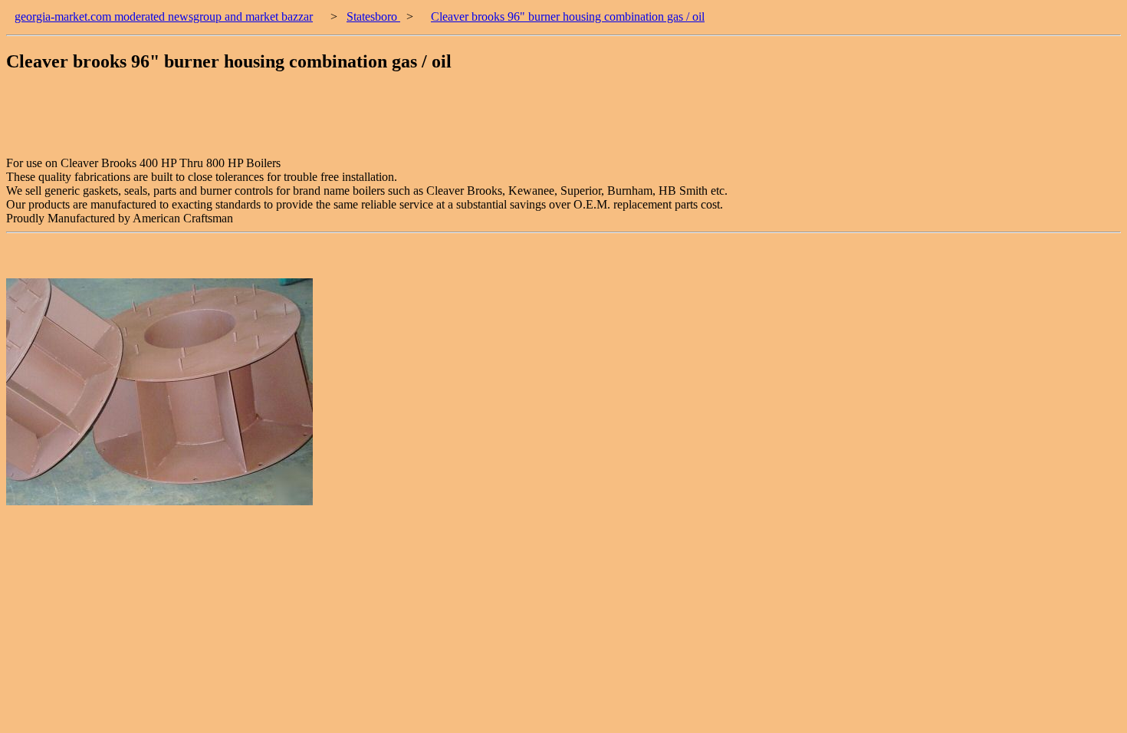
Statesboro (373, 16)
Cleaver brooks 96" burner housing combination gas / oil (568, 16)
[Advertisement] (285, 121)
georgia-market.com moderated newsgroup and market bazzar (164, 16)
